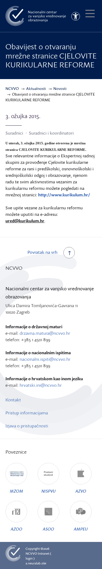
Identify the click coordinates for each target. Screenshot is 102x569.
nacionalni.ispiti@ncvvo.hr (45, 359)
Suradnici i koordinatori (51, 133)
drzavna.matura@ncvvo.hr (45, 333)
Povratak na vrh (42, 252)
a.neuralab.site (36, 563)
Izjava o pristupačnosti (26, 426)
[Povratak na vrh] (69, 252)
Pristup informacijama (26, 413)
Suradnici (14, 133)
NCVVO (31, 553)
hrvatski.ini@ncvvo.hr (41, 385)
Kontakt (13, 400)
